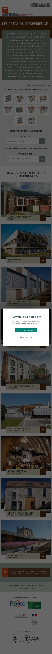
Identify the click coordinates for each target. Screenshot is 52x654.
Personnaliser (26, 337)
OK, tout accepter (27, 330)
